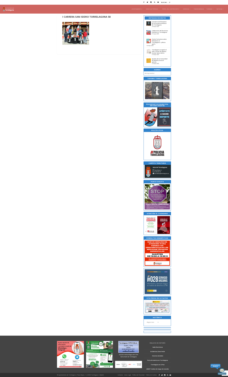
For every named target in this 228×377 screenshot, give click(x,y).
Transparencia (199, 9)
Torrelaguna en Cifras (157, 364)
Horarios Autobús (157, 356)
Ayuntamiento (137, 9)
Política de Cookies (151, 375)
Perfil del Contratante (170, 9)
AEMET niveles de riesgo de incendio (157, 369)
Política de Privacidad (138, 375)
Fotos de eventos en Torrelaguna (157, 360)
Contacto (120, 375)
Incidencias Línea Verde (157, 351)
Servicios (186, 9)
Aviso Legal (127, 375)
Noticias (219, 9)
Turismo (209, 9)
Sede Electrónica (152, 9)
